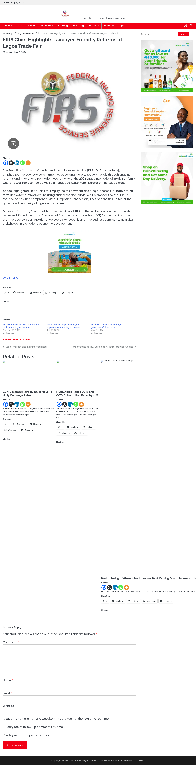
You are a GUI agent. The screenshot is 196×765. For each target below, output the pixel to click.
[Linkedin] (16, 162)
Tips (121, 25)
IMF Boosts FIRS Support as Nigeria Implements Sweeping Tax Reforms (64, 326)
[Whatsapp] (22, 162)
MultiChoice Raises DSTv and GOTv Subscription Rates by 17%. (77, 393)
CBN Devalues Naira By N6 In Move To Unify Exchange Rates (27, 393)
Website (8, 706)
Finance (17, 339)
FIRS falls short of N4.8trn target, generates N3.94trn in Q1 (107, 326)
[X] (11, 162)
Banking (63, 25)
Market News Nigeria (104, 12)
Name (8, 680)
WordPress (139, 760)
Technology (47, 25)
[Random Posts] (185, 25)
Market (26, 339)
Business (94, 25)
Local (20, 25)
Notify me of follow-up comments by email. (35, 727)
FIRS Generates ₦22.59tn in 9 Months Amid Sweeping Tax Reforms (21, 326)
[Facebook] (5, 162)
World (31, 25)
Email (7, 693)
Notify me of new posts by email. (27, 735)
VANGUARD (10, 278)
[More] (28, 162)
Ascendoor (113, 760)
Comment (11, 642)
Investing (78, 25)
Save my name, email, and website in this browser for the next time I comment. (58, 719)
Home (8, 25)
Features (109, 25)
